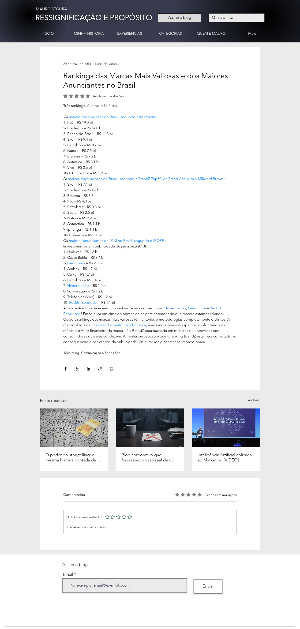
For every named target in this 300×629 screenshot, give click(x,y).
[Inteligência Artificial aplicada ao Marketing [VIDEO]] (226, 427)
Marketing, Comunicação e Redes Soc (92, 353)
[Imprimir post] (111, 369)
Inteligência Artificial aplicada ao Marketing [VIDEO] (225, 457)
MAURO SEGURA (51, 9)
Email (68, 574)
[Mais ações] (234, 64)
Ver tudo (254, 400)
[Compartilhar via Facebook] (65, 369)
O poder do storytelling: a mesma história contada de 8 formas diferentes (72, 457)
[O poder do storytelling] (74, 427)
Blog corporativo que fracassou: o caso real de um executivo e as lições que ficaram (148, 457)
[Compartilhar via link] (100, 369)
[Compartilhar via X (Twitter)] (77, 369)
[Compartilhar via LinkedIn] (88, 369)
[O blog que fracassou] (150, 427)
